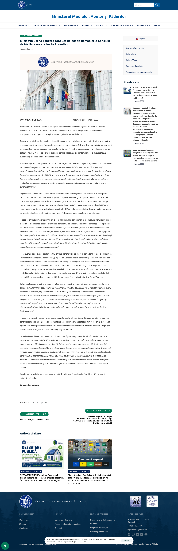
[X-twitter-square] (141, 534)
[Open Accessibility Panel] (5, 546)
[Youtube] (145, 534)
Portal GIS (100, 25)
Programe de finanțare (121, 25)
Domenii (85, 25)
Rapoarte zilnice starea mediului (68, 524)
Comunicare (142, 25)
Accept (127, 540)
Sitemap (22, 524)
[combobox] (144, 5)
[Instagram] (133, 534)
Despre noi (22, 25)
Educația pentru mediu (99, 532)
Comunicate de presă (30, 36)
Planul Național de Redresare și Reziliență (102, 522)
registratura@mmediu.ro (137, 530)
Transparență (70, 25)
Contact (157, 25)
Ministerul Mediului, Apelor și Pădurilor (89, 16)
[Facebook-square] (129, 534)
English (142, 38)
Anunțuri (58, 528)
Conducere (23, 528)
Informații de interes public (45, 25)
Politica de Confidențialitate (45, 544)
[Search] (157, 5)
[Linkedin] (137, 534)
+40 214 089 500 (135, 526)
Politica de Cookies (26, 544)
